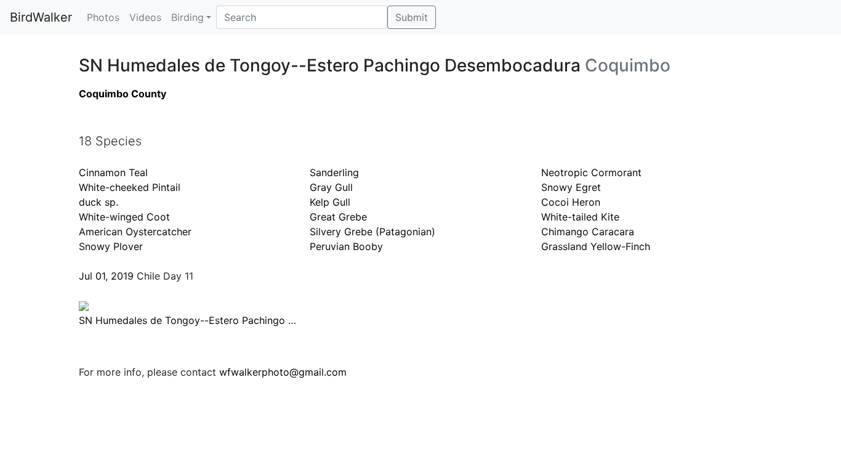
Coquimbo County (122, 93)
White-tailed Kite (580, 217)
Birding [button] (187, 17)
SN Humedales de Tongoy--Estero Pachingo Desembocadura (221, 320)
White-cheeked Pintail (129, 187)
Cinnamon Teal (113, 172)
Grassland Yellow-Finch (595, 246)
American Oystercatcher (135, 231)
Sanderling (334, 172)
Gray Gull (331, 187)
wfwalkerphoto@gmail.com (283, 372)
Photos (103, 17)
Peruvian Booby (346, 246)
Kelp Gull (330, 202)
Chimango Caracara (587, 231)
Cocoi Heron (570, 202)
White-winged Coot (124, 217)
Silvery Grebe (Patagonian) (372, 231)
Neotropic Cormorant (591, 172)
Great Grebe (338, 217)
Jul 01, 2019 (106, 276)
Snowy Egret (571, 187)
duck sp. (98, 202)
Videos (145, 17)
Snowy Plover (111, 246)
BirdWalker (41, 17)
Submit (411, 17)
